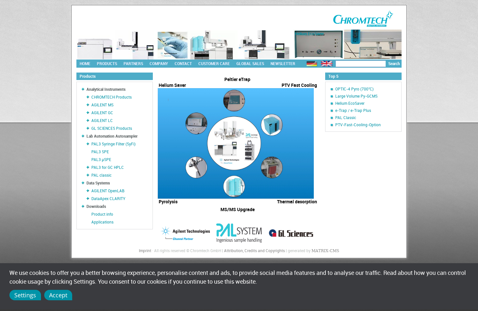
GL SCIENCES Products (111, 128)
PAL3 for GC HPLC (107, 167)
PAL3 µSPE (101, 159)
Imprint (145, 250)
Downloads (96, 206)
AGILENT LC (102, 120)
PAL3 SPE (100, 151)
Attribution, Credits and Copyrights (254, 250)
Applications (102, 221)
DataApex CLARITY (108, 198)
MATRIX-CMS (325, 251)
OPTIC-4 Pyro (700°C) (354, 88)
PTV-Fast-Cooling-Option (358, 124)
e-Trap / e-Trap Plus (353, 110)
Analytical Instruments (106, 89)
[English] (327, 64)
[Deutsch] (312, 64)
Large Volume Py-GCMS (356, 96)
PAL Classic (345, 117)
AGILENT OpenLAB (108, 190)
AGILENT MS (102, 104)
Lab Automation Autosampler (112, 136)
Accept (58, 295)
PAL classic (101, 175)
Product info (102, 214)
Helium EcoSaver (350, 103)
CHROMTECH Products (111, 97)
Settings (25, 295)
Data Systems (98, 182)
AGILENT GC (102, 112)
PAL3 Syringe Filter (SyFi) (113, 143)
